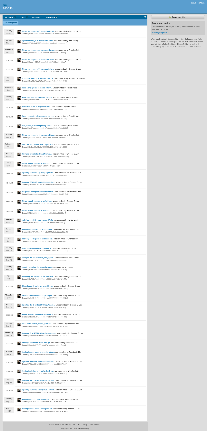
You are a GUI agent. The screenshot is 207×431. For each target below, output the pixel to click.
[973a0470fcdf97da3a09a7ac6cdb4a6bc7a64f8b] (47, 118)
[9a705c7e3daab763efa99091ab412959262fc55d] (47, 279)
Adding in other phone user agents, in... (37, 408)
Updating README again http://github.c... (38, 172)
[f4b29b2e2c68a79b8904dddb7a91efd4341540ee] (47, 326)
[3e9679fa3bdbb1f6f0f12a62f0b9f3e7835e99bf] (46, 222)
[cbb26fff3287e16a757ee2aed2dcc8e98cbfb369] (47, 383)
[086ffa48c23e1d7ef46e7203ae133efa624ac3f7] (47, 307)
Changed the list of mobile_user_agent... (38, 257)
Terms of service (94, 424)
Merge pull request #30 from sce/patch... (38, 69)
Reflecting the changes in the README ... (38, 276)
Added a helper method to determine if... (38, 314)
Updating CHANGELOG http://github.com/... (39, 333)
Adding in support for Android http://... (37, 399)
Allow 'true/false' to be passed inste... (37, 106)
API (79, 424)
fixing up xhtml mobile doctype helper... (37, 295)
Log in (193, 2)
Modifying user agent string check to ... (37, 248)
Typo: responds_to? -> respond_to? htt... (38, 116)
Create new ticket (179, 17)
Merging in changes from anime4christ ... (38, 191)
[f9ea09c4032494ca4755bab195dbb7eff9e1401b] (47, 81)
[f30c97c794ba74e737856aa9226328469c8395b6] (48, 354)
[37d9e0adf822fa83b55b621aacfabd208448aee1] (47, 43)
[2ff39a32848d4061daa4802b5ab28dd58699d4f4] (47, 213)
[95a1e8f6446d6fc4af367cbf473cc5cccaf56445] (46, 166)
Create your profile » (160, 32)
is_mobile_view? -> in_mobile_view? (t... (38, 78)
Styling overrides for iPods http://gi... (36, 342)
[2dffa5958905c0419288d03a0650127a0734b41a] (47, 411)
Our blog (68, 424)
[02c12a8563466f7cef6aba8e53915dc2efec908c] (47, 401)
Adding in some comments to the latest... (38, 352)
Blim (5, 5)
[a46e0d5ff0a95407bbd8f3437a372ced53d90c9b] (47, 317)
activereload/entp (56, 424)
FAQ (74, 424)
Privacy (84, 424)
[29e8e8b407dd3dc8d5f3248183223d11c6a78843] (48, 335)
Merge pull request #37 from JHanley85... (38, 31)
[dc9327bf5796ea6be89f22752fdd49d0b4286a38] (47, 260)
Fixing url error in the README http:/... (37, 154)
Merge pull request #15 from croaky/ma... (38, 59)
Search (145, 17)
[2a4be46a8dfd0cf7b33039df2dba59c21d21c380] (47, 147)
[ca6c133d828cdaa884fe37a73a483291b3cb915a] (48, 194)
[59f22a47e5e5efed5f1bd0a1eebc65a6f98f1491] (47, 90)
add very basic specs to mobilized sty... (37, 238)
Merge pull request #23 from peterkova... (38, 50)
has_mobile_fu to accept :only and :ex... (38, 125)
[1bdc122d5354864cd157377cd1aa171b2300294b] (48, 71)
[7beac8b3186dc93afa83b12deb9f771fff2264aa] (47, 52)
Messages (36, 17)
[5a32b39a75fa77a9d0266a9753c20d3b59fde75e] (47, 288)
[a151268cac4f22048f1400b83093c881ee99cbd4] (47, 175)
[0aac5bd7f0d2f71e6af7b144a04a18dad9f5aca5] (47, 345)
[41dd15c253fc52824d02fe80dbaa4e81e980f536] (47, 269)
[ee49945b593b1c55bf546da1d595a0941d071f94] (47, 392)
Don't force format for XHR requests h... (38, 144)
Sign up (201, 2)
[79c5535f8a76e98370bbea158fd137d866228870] (47, 250)
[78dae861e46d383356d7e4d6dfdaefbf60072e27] (47, 364)
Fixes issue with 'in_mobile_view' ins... (37, 323)
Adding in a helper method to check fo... (38, 371)
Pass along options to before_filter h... (37, 87)
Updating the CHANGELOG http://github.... (38, 305)
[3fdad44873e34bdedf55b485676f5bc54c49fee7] (47, 62)
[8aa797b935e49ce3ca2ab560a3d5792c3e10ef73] (48, 232)
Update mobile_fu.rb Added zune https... (38, 40)
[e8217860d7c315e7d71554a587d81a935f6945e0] (48, 203)
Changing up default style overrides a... (37, 286)
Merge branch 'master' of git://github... (37, 163)
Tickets (21, 17)
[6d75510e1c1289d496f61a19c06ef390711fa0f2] (47, 241)
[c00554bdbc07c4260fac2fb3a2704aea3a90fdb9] (47, 109)
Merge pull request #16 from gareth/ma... (38, 135)
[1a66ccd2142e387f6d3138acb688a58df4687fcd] (47, 373)
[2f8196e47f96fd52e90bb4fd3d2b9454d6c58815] (47, 184)
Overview (8, 17)
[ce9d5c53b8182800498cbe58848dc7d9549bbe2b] (48, 33)
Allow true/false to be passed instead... (37, 97)
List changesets (11, 22)
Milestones (49, 17)
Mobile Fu (10, 7)
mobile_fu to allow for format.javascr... (37, 267)
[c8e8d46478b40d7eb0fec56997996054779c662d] (48, 298)
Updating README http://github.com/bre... (38, 182)
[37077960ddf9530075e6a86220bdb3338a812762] (48, 99)
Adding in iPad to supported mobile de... (38, 229)
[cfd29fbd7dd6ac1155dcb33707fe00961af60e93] (47, 137)
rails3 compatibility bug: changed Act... (37, 220)
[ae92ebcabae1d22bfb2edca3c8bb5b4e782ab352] (48, 128)
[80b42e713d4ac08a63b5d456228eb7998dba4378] (48, 156)
